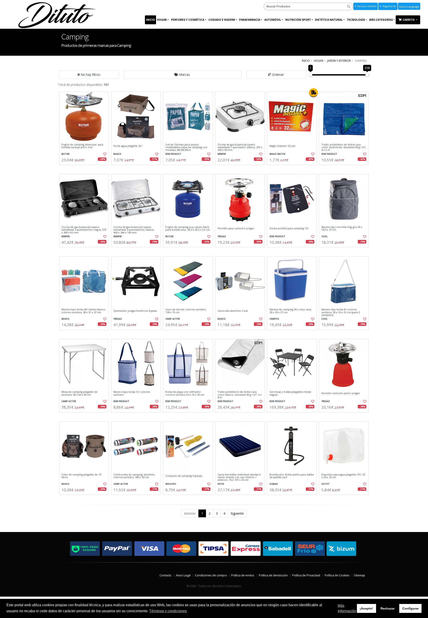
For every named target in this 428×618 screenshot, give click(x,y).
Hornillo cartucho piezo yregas (340, 393)
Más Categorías (381, 20)
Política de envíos (242, 575)
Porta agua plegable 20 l (127, 146)
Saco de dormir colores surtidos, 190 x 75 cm (185, 311)
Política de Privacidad (306, 575)
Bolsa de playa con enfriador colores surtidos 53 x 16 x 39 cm (184, 393)
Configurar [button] (410, 608)
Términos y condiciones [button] (168, 611)
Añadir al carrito (85, 168)
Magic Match (277, 154)
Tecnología (356, 20)
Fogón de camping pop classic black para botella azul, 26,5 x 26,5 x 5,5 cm (187, 228)
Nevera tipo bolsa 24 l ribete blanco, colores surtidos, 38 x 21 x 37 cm (84, 311)
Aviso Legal (183, 575)
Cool (324, 236)
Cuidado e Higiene (221, 20)
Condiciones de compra (211, 575)
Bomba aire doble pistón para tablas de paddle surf (292, 476)
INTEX (221, 484)
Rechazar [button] (388, 608)
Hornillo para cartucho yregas (236, 228)
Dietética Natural (329, 20)
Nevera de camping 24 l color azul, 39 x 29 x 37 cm (291, 311)
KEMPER (222, 154)
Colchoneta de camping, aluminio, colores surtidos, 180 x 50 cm (134, 476)
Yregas (222, 236)
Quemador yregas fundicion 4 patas (135, 310)
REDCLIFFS (170, 484)
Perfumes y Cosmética (187, 20)
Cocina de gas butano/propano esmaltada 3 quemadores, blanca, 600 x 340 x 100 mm (133, 230)
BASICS (117, 154)
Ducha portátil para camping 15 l (289, 228)
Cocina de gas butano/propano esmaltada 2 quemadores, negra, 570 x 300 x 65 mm (84, 230)
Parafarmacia (249, 20)
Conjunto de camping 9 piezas (183, 476)
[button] (182, 75)
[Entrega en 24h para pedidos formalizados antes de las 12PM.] (313, 92)
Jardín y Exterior (339, 60)
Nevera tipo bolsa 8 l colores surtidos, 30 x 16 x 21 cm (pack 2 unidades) (340, 312)
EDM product (173, 154)
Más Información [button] (347, 608)
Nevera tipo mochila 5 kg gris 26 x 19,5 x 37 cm (341, 228)
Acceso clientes (366, 6)
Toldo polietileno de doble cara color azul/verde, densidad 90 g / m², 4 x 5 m (343, 147)
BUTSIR (66, 154)
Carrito (409, 20)
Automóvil (272, 20)
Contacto (165, 575)
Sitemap (359, 575)
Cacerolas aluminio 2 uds (233, 310)
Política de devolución (273, 575)
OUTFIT (325, 484)
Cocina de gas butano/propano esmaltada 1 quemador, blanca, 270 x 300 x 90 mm (240, 147)
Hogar (162, 20)
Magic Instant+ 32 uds (282, 146)
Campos (274, 318)
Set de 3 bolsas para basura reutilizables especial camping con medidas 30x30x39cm (186, 147)
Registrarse (389, 6)
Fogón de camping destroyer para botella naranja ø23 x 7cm (82, 146)
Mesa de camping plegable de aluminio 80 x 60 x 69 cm (80, 393)
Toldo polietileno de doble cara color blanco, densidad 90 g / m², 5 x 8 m (239, 395)
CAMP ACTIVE (172, 318)
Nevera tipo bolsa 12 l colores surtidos (131, 393)
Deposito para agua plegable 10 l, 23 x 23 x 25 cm (343, 476)
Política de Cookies (337, 575)
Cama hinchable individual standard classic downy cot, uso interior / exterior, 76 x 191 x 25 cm (239, 477)
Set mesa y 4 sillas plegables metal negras (290, 393)
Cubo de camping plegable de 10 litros (81, 476)
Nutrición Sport (298, 20)
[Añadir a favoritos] (104, 154)
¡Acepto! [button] (366, 608)
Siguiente (237, 513)
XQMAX (274, 484)
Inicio (150, 20)
